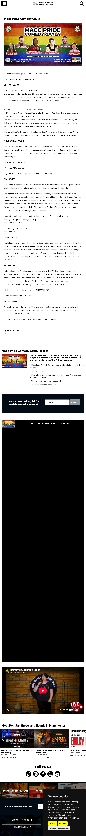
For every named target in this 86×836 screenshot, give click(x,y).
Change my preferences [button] (59, 828)
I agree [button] (52, 823)
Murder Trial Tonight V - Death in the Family (16, 751)
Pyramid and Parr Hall (9, 754)
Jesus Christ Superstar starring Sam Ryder (50, 751)
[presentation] (2, 739)
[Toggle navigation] (4, 4)
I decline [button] (62, 823)
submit (74, 402)
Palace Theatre (41, 754)
